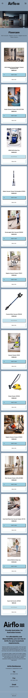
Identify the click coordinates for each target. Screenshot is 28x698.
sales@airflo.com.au (14, 686)
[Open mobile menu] (2, 3)
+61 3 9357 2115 (14, 680)
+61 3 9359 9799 (14, 673)
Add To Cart (14, 74)
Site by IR (14, 695)
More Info (14, 79)
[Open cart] (25, 3)
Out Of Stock (14, 156)
